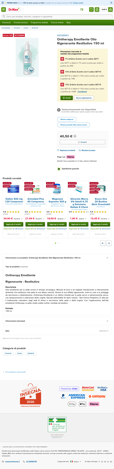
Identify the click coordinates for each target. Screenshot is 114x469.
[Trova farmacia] (81, 9)
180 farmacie (19, 229)
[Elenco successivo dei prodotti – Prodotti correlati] (108, 243)
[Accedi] (97, 9)
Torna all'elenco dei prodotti (15, 372)
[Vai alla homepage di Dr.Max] (14, 9)
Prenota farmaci (21, 22)
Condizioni (82, 91)
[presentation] (13, 189)
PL (108, 461)
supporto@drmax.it (12, 461)
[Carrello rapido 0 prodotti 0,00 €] (110, 9)
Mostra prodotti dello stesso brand (74, 125)
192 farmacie (84, 229)
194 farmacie (40, 229)
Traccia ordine (57, 22)
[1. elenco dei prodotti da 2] (55, 243)
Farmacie (6, 22)
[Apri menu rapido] (3, 9)
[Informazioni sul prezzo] (74, 136)
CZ (102, 461)
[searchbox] (57, 16)
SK (105, 461)
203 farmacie (62, 229)
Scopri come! (78, 3)
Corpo (19, 353)
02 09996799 (31, 461)
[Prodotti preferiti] (91, 9)
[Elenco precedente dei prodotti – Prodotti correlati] (102, 243)
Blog (68, 22)
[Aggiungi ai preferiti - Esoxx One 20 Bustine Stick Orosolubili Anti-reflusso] (109, 183)
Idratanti (31, 353)
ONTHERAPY (63, 35)
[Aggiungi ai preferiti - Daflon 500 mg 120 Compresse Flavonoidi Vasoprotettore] (22, 183)
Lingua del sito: (63, 461)
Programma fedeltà (39, 22)
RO (111, 461)
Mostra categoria (67, 119)
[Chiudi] (111, 2)
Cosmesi (8, 353)
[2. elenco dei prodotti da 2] (58, 243)
